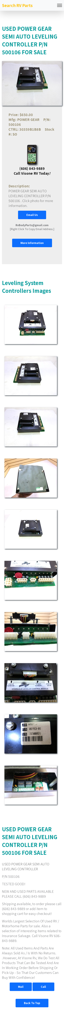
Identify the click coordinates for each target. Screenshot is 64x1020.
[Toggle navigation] (59, 5)
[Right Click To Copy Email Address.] (32, 227)
